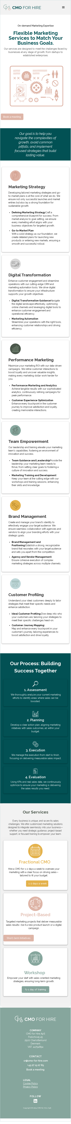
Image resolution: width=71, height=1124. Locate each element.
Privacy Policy (30, 1086)
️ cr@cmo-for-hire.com (35, 1060)
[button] (63, 7)
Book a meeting (12, 117)
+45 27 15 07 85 (35, 1065)
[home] (22, 7)
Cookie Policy (30, 1083)
